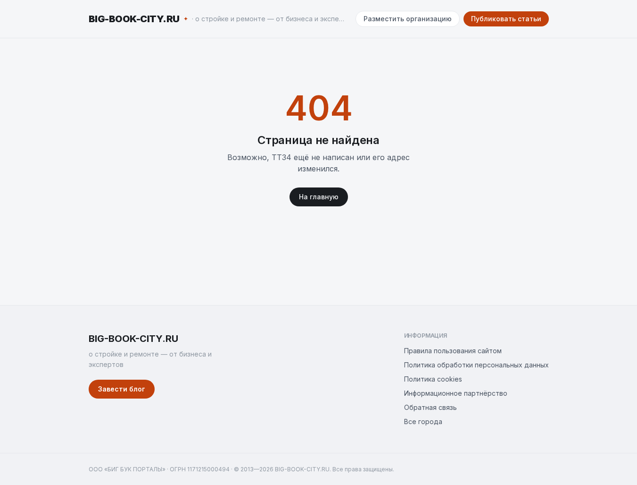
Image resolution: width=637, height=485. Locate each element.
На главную (319, 197)
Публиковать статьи (506, 19)
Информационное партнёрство (455, 393)
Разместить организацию (408, 19)
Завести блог (121, 389)
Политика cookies (433, 379)
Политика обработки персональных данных (476, 365)
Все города (423, 421)
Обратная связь (430, 407)
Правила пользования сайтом (453, 351)
